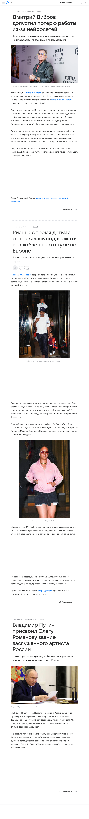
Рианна (14, 275)
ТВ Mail (35, 227)
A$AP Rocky (25, 275)
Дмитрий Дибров (33, 93)
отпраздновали (45, 591)
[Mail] (7, 2)
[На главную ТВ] (10, 2)
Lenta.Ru (38, 11)
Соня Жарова (24, 267)
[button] (44, 64)
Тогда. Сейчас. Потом (61, 100)
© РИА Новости (38, 619)
